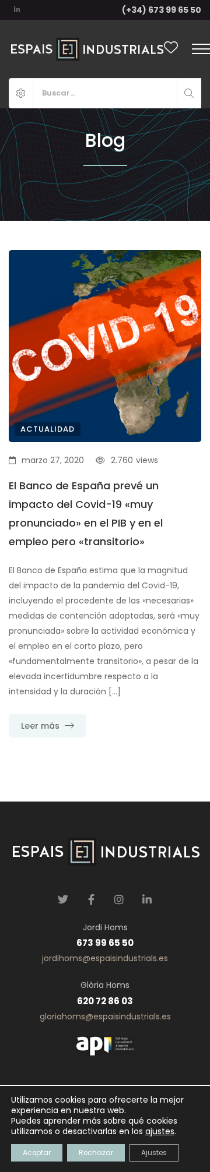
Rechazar (96, 1152)
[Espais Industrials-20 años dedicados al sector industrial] (86, 49)
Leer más (41, 726)
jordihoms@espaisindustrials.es (105, 958)
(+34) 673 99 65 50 (161, 10)
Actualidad (47, 429)
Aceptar (37, 1152)
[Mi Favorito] (171, 49)
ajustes (159, 1131)
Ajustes (154, 1152)
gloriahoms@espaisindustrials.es (105, 1016)
